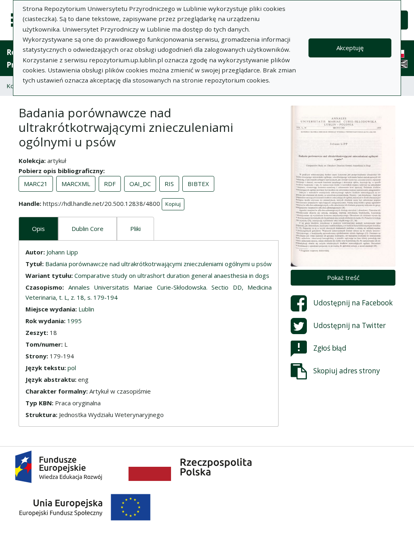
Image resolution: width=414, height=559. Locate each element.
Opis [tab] (38, 228)
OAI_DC (140, 184)
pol (72, 368)
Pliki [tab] (135, 228)
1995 (74, 321)
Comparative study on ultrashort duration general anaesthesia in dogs (171, 275)
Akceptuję (349, 48)
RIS (169, 184)
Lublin (86, 309)
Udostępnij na (353, 302)
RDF (110, 184)
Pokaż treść (343, 277)
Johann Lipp (62, 252)
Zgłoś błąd (329, 348)
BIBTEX (198, 184)
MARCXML (75, 184)
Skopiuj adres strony (346, 370)
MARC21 (36, 184)
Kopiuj (173, 204)
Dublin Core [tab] (88, 228)
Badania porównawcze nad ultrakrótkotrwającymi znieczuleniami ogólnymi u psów (158, 264)
